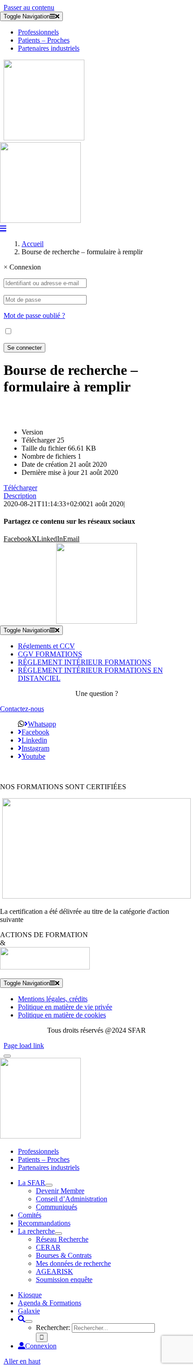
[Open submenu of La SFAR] (49, 1185)
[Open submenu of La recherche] (58, 1233)
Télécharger (20, 487)
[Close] (7, 1056)
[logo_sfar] (44, 138)
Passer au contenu (29, 7)
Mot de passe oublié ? (34, 315)
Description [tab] (20, 496)
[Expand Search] (28, 1321)
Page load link (24, 1045)
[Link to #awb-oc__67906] (3, 228)
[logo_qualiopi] (96, 896)
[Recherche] (21, 1319)
